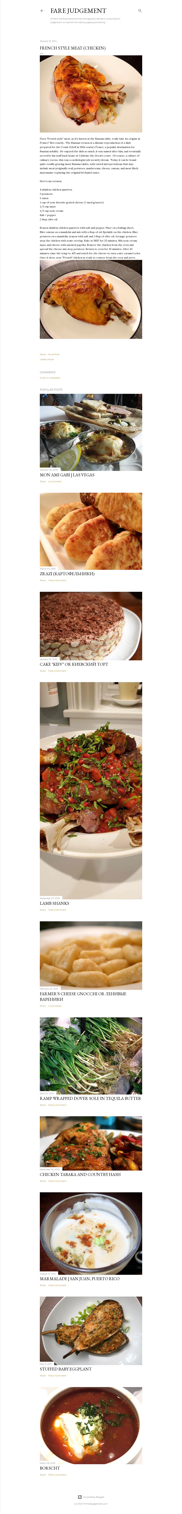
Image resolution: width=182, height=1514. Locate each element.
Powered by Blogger (93, 1497)
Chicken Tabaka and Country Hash (80, 1174)
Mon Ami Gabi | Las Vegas (67, 475)
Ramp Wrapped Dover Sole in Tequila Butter (90, 1098)
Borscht (50, 1468)
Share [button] (43, 354)
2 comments (54, 481)
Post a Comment (50, 377)
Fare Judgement (78, 10)
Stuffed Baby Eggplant (66, 1369)
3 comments (54, 1006)
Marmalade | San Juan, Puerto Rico (80, 1278)
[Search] (140, 9)
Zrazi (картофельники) (67, 573)
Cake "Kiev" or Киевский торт (74, 664)
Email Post (54, 354)
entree (50, 359)
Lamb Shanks (54, 903)
